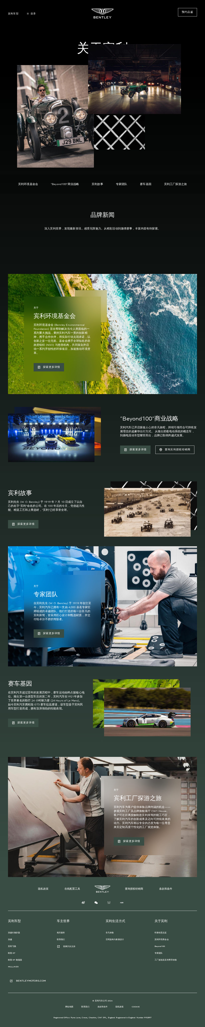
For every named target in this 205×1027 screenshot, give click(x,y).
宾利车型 (14, 921)
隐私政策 (43, 889)
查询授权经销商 (134, 889)
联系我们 (61, 939)
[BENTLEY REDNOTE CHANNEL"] (121, 903)
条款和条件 (165, 889)
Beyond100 (160, 946)
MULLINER (13, 967)
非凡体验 (110, 933)
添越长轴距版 (14, 933)
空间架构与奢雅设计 (115, 939)
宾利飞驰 (12, 946)
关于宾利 (161, 921)
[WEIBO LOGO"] (83, 903)
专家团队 (121, 184)
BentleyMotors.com (31, 981)
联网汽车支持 (69, 947)
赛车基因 (145, 184)
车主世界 (63, 921)
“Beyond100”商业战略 (65, 184)
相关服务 (61, 933)
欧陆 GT (11, 953)
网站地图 (69, 1007)
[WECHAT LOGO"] (96, 903)
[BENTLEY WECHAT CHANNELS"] (109, 903)
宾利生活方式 (115, 921)
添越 (10, 939)
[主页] (102, 13)
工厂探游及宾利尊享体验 (166, 960)
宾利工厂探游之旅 (175, 184)
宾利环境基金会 (28, 184)
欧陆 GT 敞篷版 (15, 960)
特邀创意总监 (161, 933)
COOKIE (136, 1007)
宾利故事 (97, 184)
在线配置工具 (72, 889)
